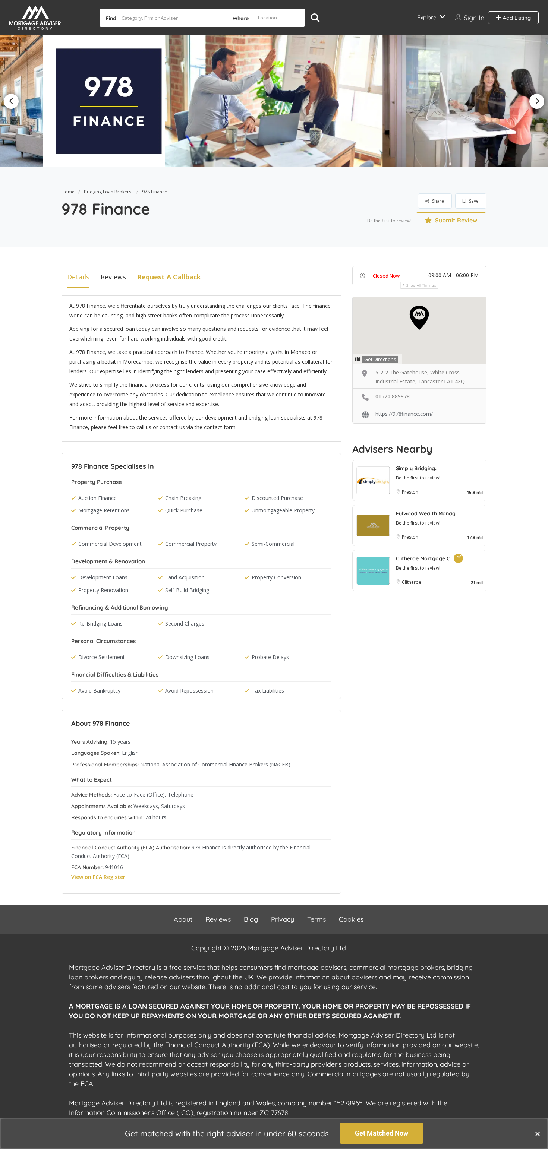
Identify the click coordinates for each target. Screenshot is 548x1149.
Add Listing (516, 17)
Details (78, 276)
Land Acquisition (185, 577)
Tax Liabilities (268, 690)
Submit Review (455, 220)
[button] (538, 1134)
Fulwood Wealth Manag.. (427, 513)
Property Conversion (276, 577)
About (183, 919)
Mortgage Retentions (104, 510)
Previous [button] (11, 101)
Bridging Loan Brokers (107, 192)
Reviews (113, 276)
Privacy (282, 919)
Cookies (351, 919)
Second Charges (184, 623)
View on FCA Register (98, 876)
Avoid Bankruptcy (99, 690)
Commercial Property (191, 543)
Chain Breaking (183, 497)
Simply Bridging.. (416, 468)
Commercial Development (110, 543)
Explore (426, 17)
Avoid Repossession (189, 690)
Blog (251, 919)
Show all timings (421, 285)
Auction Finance (97, 497)
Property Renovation (103, 590)
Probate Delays (270, 657)
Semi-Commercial (273, 543)
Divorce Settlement (101, 657)
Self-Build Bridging (187, 590)
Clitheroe (411, 582)
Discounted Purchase (277, 497)
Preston (410, 492)
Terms (316, 919)
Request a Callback (169, 276)
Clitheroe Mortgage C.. (425, 558)
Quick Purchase (183, 510)
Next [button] (537, 101)
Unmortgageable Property (283, 510)
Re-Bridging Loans (100, 623)
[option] (109, 101)
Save (473, 201)
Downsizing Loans (187, 657)
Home (68, 192)
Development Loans (102, 577)
